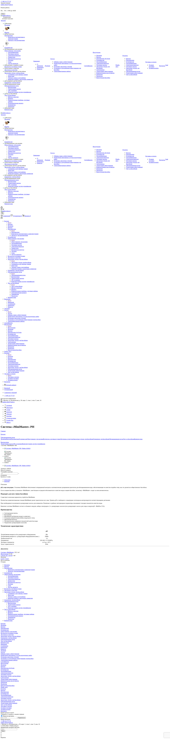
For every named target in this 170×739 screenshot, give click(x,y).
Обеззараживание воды (18, 275)
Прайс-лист (4, 687)
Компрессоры (138, 439)
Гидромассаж (23, 439)
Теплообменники (6, 671)
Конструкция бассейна (7, 685)
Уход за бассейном (16, 286)
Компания (11, 302)
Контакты (4, 711)
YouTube (9, 416)
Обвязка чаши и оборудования (10, 654)
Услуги (10, 313)
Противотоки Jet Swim (7, 668)
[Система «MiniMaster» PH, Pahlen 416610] (17, 448)
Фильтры (3, 439)
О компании (4, 646)
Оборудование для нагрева (19, 242)
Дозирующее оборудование (9, 679)
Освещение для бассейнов (101, 439)
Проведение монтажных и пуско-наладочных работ (16, 655)
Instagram (9, 412)
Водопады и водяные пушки (51, 439)
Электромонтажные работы (9, 660)
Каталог (10, 224)
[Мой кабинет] (2, 207)
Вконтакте (9, 407)
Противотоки (15, 232)
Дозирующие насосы (7, 444)
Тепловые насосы (6, 674)
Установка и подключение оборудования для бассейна (17, 658)
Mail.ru (8, 422)
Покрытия (4, 682)
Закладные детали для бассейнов (21, 262)
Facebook (9, 405)
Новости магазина (8, 716)
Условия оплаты (5, 709)
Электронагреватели (7, 673)
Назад (9, 222)
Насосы (8, 439)
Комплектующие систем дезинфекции (33, 444)
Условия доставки (6, 708)
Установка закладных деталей (10, 657)
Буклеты (10, 356)
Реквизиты (4, 647)
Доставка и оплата (13, 377)
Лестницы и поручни (66, 439)
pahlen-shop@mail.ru (7, 4)
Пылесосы (4, 684)
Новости (3, 649)
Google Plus (9, 420)
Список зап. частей (6, 555)
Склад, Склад (5, 558)
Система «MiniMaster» (7, 552)
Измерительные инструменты (10, 681)
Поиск (3, 731)
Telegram (9, 414)
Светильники (5, 677)
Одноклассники (11, 418)
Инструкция (4, 554)
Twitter (8, 409)
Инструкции (11, 327)
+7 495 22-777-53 (6, 1)
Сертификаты (5, 661)
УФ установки (17, 444)
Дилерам (3, 650)
